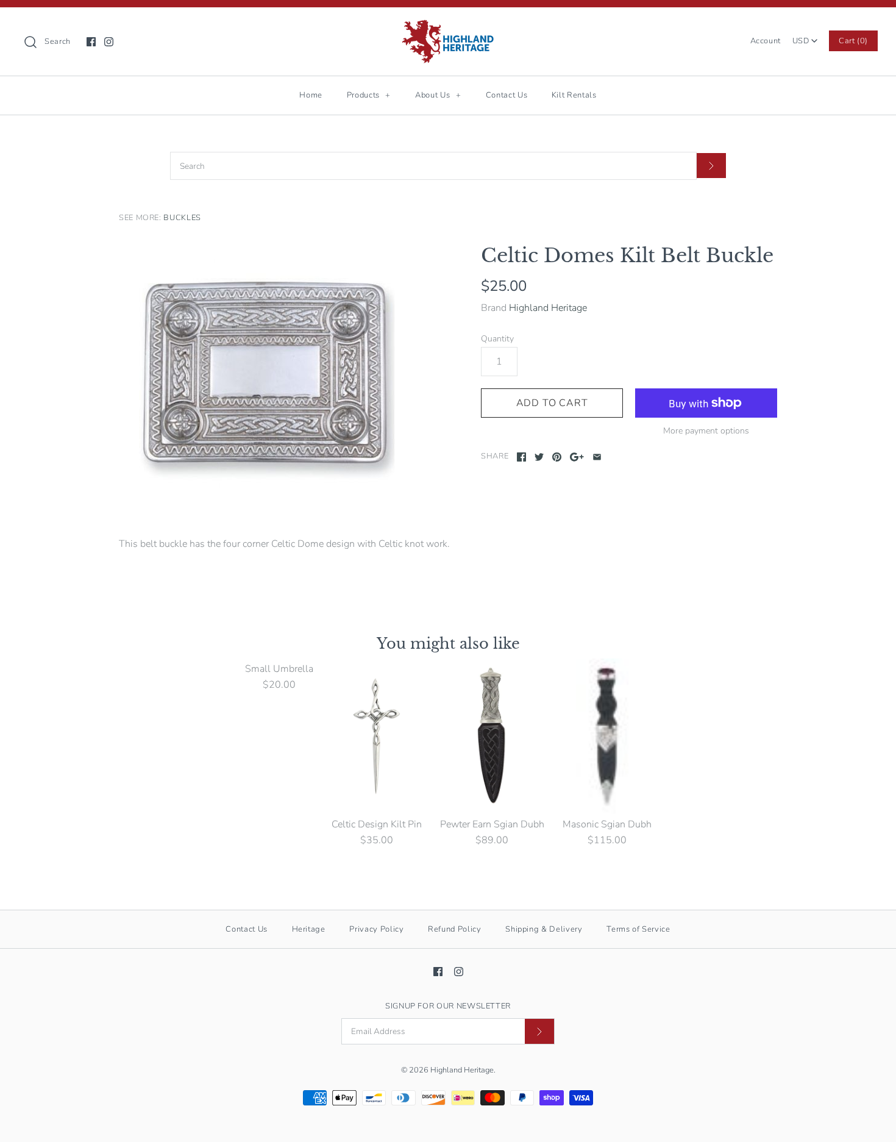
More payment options (706, 431)
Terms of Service (638, 929)
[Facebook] (91, 41)
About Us (438, 95)
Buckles (182, 217)
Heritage (308, 929)
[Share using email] (597, 457)
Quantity (497, 338)
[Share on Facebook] (521, 457)
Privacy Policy (376, 929)
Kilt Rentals (574, 95)
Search (57, 41)
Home (310, 95)
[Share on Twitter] (539, 457)
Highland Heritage (548, 308)
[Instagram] (108, 41)
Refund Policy (454, 929)
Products (369, 95)
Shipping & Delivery (543, 929)
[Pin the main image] (556, 457)
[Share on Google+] (577, 457)
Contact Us (507, 95)
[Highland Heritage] (448, 27)
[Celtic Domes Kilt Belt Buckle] (267, 372)
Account (765, 40)
